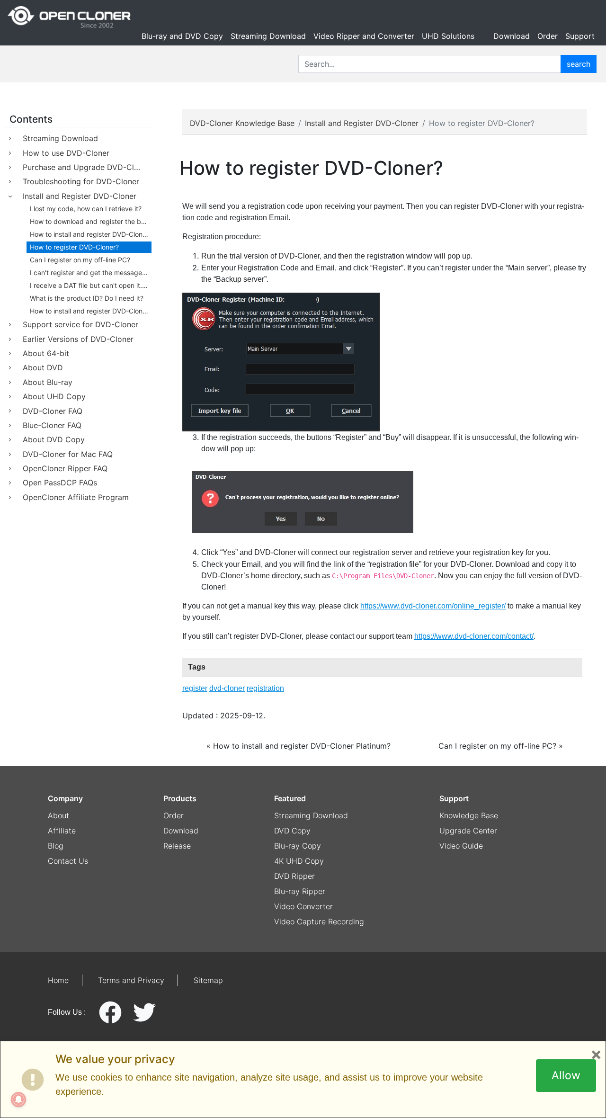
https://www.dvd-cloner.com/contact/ (474, 636)
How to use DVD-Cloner (66, 153)
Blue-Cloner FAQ (52, 425)
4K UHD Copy (299, 861)
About (58, 815)
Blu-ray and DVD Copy (182, 36)
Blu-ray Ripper (299, 891)
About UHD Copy (54, 396)
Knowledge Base (468, 815)
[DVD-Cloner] (69, 17)
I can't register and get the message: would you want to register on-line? (91, 272)
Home (58, 980)
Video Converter (303, 906)
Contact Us (68, 861)
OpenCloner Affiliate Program (76, 497)
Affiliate (62, 830)
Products (179, 798)
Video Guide (461, 845)
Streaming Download (268, 36)
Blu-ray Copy (297, 845)
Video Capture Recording (319, 921)
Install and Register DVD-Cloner (79, 196)
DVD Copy (292, 830)
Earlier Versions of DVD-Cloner (78, 339)
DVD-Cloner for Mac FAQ (68, 454)
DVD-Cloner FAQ (52, 411)
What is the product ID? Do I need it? (86, 298)
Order (547, 36)
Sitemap (208, 980)
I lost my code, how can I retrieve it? (86, 209)
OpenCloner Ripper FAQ (65, 468)
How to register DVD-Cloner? (74, 247)
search (578, 64)
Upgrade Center (468, 830)
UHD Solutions (448, 36)
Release (177, 845)
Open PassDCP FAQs (60, 482)
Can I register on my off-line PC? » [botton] (500, 746)
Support (580, 36)
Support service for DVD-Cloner (80, 324)
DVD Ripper (294, 876)
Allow (566, 1075)
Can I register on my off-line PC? (80, 260)
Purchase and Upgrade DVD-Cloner (86, 167)
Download (511, 36)
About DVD (43, 367)
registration (265, 688)
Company (65, 798)
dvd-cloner (227, 688)
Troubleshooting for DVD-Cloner (81, 181)
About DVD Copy (54, 439)
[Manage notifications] (18, 1099)
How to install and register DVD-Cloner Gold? (91, 311)
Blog (55, 845)
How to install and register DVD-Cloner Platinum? (91, 234)
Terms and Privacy (131, 980)
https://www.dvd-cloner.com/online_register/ (433, 606)
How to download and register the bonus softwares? (91, 221)
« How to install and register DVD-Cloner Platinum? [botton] (298, 746)
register (194, 688)
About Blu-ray (47, 382)
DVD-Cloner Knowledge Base (242, 123)
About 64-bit (46, 353)
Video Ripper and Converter (363, 36)
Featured (290, 798)
